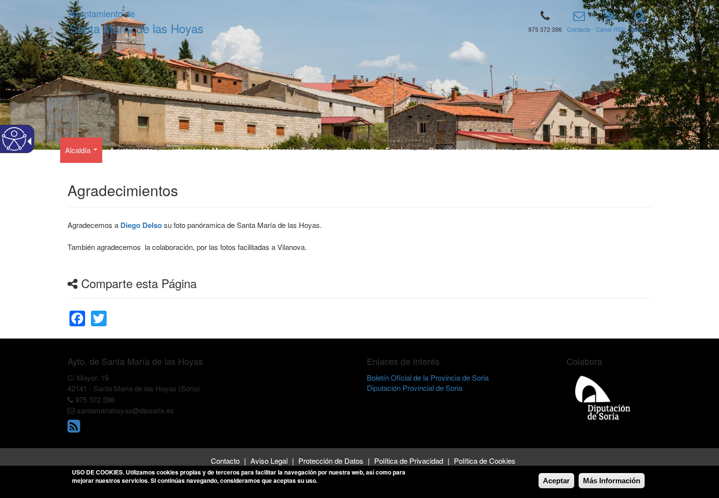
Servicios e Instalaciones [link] (470, 150)
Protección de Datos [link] (330, 460)
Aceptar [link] (556, 480)
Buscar (639, 29)
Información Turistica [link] (295, 150)
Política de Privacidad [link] (408, 460)
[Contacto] (579, 17)
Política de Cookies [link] (485, 460)
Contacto (579, 29)
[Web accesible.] (14, 139)
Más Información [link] (611, 480)
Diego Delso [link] (141, 225)
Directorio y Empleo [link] (379, 150)
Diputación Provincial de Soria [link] (414, 388)
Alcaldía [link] (78, 150)
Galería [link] (574, 150)
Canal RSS (611, 29)
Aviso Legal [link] (269, 460)
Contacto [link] (225, 460)
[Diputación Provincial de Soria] (603, 397)
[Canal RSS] (610, 17)
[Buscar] (639, 17)
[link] (77, 312)
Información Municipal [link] (208, 150)
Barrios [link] (539, 150)
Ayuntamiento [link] (132, 150)
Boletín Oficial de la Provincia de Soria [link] (428, 377)
